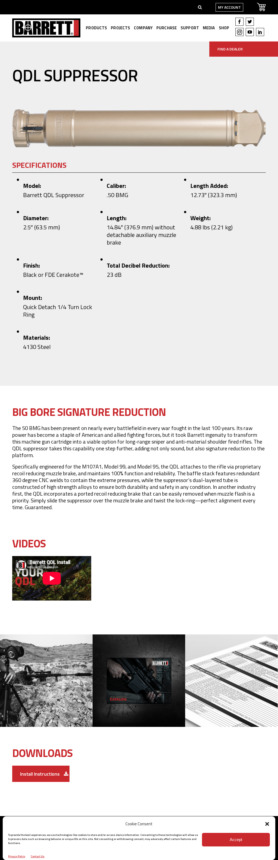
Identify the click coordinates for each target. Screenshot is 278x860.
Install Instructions (40, 774)
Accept (236, 839)
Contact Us (38, 856)
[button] (267, 824)
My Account (229, 7)
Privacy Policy (16, 856)
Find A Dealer (230, 49)
